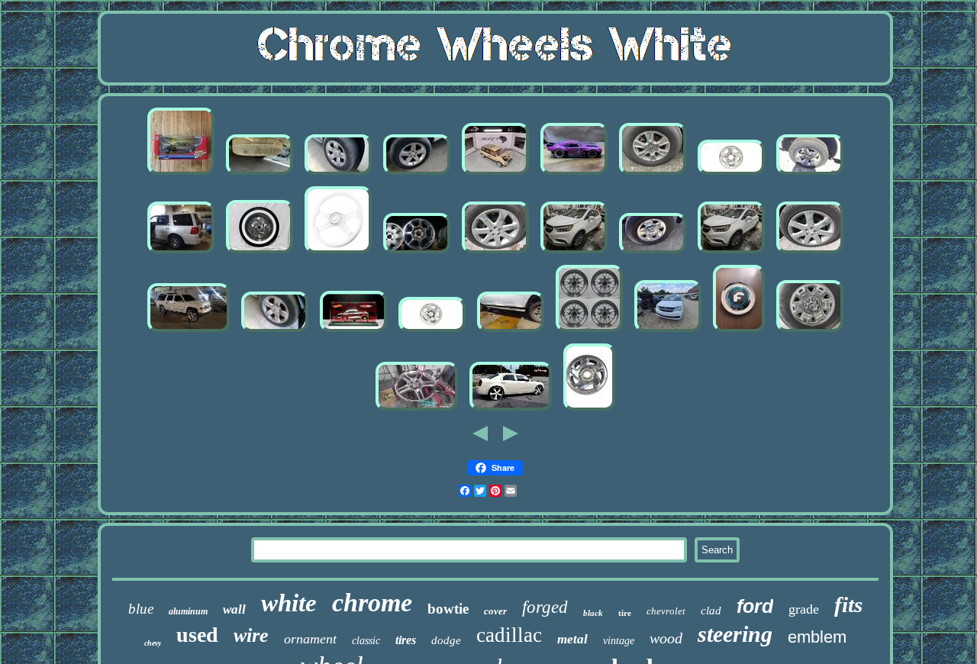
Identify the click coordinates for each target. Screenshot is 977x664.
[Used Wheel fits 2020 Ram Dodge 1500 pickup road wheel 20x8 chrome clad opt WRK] (809, 174)
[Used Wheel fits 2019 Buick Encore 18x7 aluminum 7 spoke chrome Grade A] (495, 253)
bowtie (448, 609)
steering (735, 633)
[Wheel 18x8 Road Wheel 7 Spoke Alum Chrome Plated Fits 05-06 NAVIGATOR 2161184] (180, 253)
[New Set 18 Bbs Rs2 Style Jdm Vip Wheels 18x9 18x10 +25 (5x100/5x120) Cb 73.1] (589, 331)
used (197, 634)
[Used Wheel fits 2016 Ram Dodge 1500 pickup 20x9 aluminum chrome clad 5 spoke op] (416, 174)
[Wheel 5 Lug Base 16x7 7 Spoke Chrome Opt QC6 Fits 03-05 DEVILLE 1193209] (416, 253)
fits (848, 604)
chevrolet (665, 611)
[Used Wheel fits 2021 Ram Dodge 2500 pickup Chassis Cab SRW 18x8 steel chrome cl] (652, 253)
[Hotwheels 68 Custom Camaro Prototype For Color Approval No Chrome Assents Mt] (574, 174)
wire (251, 635)
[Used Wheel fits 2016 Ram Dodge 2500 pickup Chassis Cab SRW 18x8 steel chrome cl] (510, 331)
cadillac (509, 635)
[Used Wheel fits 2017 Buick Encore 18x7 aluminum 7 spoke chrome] (574, 253)
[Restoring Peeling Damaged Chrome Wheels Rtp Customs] (417, 410)
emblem (817, 636)
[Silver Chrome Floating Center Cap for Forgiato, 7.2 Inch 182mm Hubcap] (739, 331)
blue (140, 609)
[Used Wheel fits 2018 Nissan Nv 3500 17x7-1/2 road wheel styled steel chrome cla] (809, 331)
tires (405, 639)
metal (572, 639)
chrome (372, 602)
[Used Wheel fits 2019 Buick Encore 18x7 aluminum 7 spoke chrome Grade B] (809, 253)
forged (545, 607)
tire (624, 612)
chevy (152, 643)
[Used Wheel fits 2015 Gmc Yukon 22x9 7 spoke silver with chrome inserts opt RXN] (259, 174)
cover (495, 611)
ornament (310, 638)
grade (803, 609)
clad (711, 610)
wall (234, 609)
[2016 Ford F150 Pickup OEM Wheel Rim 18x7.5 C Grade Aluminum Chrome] (652, 174)
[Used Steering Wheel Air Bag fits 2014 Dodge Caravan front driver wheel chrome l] (667, 331)
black (593, 612)
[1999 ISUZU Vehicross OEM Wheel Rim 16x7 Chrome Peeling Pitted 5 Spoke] (731, 174)
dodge (446, 640)
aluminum (188, 611)
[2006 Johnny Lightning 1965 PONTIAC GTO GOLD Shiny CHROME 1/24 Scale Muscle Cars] (180, 174)
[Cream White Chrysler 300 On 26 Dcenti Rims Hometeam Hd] (511, 410)
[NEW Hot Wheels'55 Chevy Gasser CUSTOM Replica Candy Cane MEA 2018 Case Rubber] (353, 331)
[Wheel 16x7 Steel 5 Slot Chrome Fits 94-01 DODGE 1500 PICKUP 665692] (589, 410)
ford (755, 606)
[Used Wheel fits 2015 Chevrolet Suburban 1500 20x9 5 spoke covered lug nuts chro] (338, 174)
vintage (618, 640)
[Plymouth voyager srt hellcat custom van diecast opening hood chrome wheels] (495, 174)
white (289, 603)
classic (366, 640)
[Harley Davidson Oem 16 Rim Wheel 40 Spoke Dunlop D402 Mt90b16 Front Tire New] (259, 253)
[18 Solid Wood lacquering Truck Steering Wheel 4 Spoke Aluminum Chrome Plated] (338, 253)
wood (666, 638)
